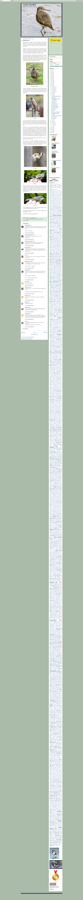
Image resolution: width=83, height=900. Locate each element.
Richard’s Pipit (60, 681)
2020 (52, 77)
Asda (60, 220)
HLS (53, 483)
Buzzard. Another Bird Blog (54, 320)
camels (57, 322)
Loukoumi (56, 571)
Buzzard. (60, 319)
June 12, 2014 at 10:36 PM (29, 259)
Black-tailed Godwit (53, 281)
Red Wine (57, 657)
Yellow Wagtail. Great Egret (55, 840)
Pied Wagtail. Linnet (52, 636)
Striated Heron (56, 755)
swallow (60, 759)
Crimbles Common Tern (55, 368)
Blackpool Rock (55, 289)
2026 (52, 69)
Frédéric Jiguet (52, 425)
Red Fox (54, 655)
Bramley (54, 302)
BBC (60, 234)
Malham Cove (51, 575)
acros (57, 202)
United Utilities (60, 800)
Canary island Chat (57, 323)
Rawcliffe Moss (52, 654)
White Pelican (54, 817)
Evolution (59, 414)
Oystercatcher (53, 620)
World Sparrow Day (56, 837)
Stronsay (60, 755)
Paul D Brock (58, 626)
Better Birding (51, 240)
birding (51, 259)
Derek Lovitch (55, 383)
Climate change (56, 341)
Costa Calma (56, 365)
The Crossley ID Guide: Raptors (57, 782)
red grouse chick (52, 656)
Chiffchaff (57, 339)
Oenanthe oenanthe (54, 613)
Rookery (53, 692)
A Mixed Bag (53, 97)
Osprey (60, 616)
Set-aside (51, 716)
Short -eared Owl (58, 720)
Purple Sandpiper (58, 650)
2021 (52, 76)
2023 (52, 73)
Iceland (57, 494)
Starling (51, 749)
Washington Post (54, 809)
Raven (59, 653)
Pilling (51, 639)
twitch (53, 799)
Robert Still (56, 689)
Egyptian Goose (59, 397)
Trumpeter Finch (52, 795)
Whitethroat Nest (54, 821)
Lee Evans (57, 533)
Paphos (57, 624)
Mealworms (51, 584)
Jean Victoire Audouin (55, 507)
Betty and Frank (59, 241)
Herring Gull (51, 481)
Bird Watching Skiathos (54, 257)
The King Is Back (54, 101)
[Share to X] (25, 220)
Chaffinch (59, 334)
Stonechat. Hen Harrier (53, 754)
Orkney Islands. (59, 615)
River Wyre (54, 688)
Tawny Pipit (58, 765)
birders (60, 258)
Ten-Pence (56, 770)
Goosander (58, 449)
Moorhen (58, 596)
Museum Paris (58, 599)
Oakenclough (58, 611)
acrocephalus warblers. (53, 202)
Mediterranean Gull (53, 585)
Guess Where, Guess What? (56, 96)
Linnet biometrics (55, 551)
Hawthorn (54, 477)
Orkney (55, 615)
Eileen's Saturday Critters (34, 213)
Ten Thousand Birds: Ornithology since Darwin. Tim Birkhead (56, 769)
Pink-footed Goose (56, 642)
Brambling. (51, 302)
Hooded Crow (55, 485)
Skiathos (51, 725)
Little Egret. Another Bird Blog (58, 558)
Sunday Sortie (53, 118)
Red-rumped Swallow (53, 665)
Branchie (58, 302)
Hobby (56, 483)
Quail (50, 651)
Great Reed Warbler (59, 454)
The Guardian (53, 783)
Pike (55, 638)
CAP (53, 325)
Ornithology (51, 616)
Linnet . (51, 551)
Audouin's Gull (58, 221)
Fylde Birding (55, 429)
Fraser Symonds (58, 424)
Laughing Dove (56, 532)
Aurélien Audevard (58, 222)
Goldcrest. (51, 443)
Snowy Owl (59, 735)
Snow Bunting (59, 733)
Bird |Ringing (59, 243)
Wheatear (59, 811)
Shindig (51, 718)
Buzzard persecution (55, 319)
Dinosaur (58, 384)
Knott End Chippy (58, 519)
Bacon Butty (51, 225)
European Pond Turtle (58, 410)
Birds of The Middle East (53, 272)
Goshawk (58, 450)
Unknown (26, 295)
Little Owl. (55, 560)
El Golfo (60, 399)
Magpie (54, 574)
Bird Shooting (51, 255)
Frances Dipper (52, 424)
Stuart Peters (53, 756)
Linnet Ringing (57, 552)
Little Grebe (52, 559)
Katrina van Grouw (53, 514)
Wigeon (53, 823)
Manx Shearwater (57, 576)
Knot (56, 518)
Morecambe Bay (52, 597)
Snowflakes (54, 735)
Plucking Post (60, 643)
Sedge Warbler (52, 715)
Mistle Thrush (58, 594)
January (53, 125)
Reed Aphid (59, 669)
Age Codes (53, 203)
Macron (50, 574)
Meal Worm (55, 583)
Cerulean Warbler (58, 333)
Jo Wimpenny (59, 508)
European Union (52, 412)
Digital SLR (54, 384)
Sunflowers (58, 756)
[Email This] (23, 220)
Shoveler (52, 723)
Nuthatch (51, 611)
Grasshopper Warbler (53, 451)
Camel (54, 322)
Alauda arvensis (56, 204)
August (53, 92)
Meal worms (60, 583)
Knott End (60, 518)
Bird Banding (57, 244)
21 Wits (26, 281)
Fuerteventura (53, 427)
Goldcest (54, 442)
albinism (60, 204)
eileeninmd (27, 247)
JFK (60, 507)
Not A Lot (52, 110)
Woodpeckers (51, 835)
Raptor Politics (59, 652)
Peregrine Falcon (52, 629)
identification (55, 495)
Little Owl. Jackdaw (52, 562)
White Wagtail (56, 818)
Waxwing (51, 810)
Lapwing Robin (59, 530)
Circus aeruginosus (59, 340)
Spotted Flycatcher (53, 746)
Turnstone (51, 798)
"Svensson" (51, 188)
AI (52, 204)
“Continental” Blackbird (53, 185)
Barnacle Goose (52, 233)
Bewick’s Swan (58, 242)
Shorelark (53, 720)
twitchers (60, 799)
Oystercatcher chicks (53, 621)
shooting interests (59, 718)
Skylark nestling (54, 731)
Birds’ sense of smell (58, 273)
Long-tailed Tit (59, 570)
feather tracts (56, 416)
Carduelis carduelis (56, 326)
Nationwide (51, 602)
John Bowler (60, 509)
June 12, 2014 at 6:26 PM (29, 239)
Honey (57, 484)
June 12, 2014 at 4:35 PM (29, 232)
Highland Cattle (56, 482)
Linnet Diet (59, 551)
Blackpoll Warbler (58, 288)
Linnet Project (51, 552)
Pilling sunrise (51, 640)
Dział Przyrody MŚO (28, 234)
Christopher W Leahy (52, 340)
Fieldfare (51, 419)
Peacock (56, 627)
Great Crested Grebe (53, 452)
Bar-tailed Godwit (52, 227)
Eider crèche (56, 399)
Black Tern (51, 278)
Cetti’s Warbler (52, 334)
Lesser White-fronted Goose (58, 540)
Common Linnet (57, 351)
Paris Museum (52, 625)
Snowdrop (56, 734)
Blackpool (51, 289)
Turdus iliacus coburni (57, 797)
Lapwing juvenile (53, 530)
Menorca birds (52, 588)
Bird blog (54, 245)
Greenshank (52, 467)
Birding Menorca (59, 262)
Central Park (52, 333)
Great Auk (59, 451)
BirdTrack (55, 274)
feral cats (54, 417)
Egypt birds (60, 396)
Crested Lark (58, 367)
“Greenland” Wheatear (57, 186)
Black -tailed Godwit (52, 275)
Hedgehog (60, 478)
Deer (60, 381)
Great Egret (60, 452)
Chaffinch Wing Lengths (53, 338)
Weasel (55, 810)
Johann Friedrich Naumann (53, 509)
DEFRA (51, 382)
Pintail (51, 643)
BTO (59, 311)
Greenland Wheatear (59, 465)
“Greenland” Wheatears (53, 187)
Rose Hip (59, 692)
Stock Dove (53, 752)
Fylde (56, 428)
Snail (61, 732)
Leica (61, 533)
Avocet (55, 223)
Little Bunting (52, 557)
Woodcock (51, 834)
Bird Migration (51, 247)
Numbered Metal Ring (57, 610)
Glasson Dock (57, 440)
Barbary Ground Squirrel (58, 227)
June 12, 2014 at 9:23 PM (29, 245)
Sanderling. (58, 704)
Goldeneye (56, 445)
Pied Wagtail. (59, 635)
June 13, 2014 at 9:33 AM (29, 279)
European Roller (52, 411)
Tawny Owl (51, 765)
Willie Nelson (55, 827)
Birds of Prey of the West (57, 271)
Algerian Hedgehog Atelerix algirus (55, 205)
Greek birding (51, 463)
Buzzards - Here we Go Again (56, 115)
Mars (55, 577)
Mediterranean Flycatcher (58, 584)
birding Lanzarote (53, 262)
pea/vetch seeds (52, 627)
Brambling (51, 301)
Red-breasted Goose (54, 659)
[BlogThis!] (24, 220)
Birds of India (55, 270)
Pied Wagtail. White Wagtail (57, 637)
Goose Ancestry (52, 450)
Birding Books (53, 260)
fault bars (51, 416)
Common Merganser (55, 356)
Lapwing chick (59, 529)
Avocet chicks (60, 223)
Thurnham (60, 787)
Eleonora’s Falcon (52, 401)
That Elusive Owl (54, 105)
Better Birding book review (58, 240)
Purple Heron (56, 649)
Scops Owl (58, 710)
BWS (59, 320)
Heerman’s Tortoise (53, 479)
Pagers (60, 623)
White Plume (59, 817)
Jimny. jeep (54, 508)
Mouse (61, 598)
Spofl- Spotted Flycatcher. (58, 744)
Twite (55, 800)
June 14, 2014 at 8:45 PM (29, 311)
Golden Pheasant (53, 444)
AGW (50, 204)
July (52, 93)
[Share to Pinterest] (27, 220)
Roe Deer (55, 691)
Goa (51, 442)
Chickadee (52, 339)
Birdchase (59, 257)
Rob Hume (58, 688)
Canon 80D (56, 324)
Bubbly (59, 315)
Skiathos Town (55, 729)
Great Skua (53, 455)
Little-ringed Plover (52, 565)
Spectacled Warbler (59, 743)
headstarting (52, 478)
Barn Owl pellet (57, 230)
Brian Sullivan (60, 303)
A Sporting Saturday (54, 107)
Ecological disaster (58, 393)
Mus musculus (53, 599)
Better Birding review (53, 241)
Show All (61, 175)
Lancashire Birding (59, 521)
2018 (52, 80)
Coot (50, 364)
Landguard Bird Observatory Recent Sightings (55, 152)
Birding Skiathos (59, 263)
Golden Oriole (60, 443)
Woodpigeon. (51, 836)
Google (54, 449)
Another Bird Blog (29, 5)
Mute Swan (51, 600)
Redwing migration (53, 669)
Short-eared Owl (59, 721)
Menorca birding (57, 587)
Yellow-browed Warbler (57, 841)
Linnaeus (52, 550)
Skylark (51, 730)
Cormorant (55, 364)
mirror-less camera (52, 594)
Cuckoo (58, 371)
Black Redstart (52, 277)
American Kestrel (52, 207)
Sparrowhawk (52, 742)
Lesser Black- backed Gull (54, 534)
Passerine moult (52, 626)
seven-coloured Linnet (56, 716)
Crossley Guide (53, 369)
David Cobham (51, 380)
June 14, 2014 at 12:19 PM (29, 293)
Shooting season (53, 719)
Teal (50, 766)
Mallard (55, 575)
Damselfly (54, 378)
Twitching (52, 800)
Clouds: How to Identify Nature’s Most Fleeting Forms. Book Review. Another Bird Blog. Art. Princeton (56, 343)
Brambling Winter (58, 301)
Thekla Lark (60, 786)
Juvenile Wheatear (59, 513)
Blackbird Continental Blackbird (54, 286)
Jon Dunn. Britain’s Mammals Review (54, 511)
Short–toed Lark (59, 722)
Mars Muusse (59, 577)
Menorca (54, 586)
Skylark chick (56, 730)
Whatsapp (54, 811)
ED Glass (53, 394)
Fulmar (54, 428)
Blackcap (52, 287)
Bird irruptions (59, 246)
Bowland (59, 300)
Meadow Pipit (53, 582)
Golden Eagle (55, 443)
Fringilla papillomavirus (59, 426)
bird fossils (54, 246)
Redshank (58, 666)
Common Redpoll (55, 358)
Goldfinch (52, 447)
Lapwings (51, 531)
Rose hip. (51, 693)
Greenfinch (52, 465)
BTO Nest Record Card (53, 312)
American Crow (60, 206)
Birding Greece (52, 261)
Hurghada (53, 494)
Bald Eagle (59, 225)
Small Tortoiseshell (56, 732)
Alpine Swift (54, 206)
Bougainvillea (54, 300)
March (53, 122)
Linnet (56, 550)
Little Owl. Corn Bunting (58, 561)
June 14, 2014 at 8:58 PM (29, 319)
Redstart (55, 668)
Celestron (60, 332)
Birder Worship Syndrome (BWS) (54, 258)
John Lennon (59, 510)
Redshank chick (52, 667)
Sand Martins (58, 703)
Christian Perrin (28, 261)
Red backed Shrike (58, 654)
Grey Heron (55, 468)
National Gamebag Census (56, 601)
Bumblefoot (60, 316)
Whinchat (58, 815)
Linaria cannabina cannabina (58, 549)
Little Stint (55, 564)
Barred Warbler (58, 233)
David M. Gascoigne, (28, 241)
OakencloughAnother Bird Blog (54, 612)
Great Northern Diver (52, 454)
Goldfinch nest (55, 448)
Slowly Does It (26, 40)
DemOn (58, 382)
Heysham (51, 482)
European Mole (59, 409)
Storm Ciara (59, 754)
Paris (59, 624)
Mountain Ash (51, 598)
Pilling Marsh (54, 639)
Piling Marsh (59, 638)
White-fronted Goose (59, 819)
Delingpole (54, 382)
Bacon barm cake (53, 224)
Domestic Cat (56, 385)
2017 (52, 81)
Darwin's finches (58, 379)
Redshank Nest (58, 667)
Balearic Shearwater (52, 226)
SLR (52, 732)
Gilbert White (60, 439)
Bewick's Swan (52, 242)
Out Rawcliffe (53, 617)
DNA (61, 384)
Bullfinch (55, 316)
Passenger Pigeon (58, 625)
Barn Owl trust (56, 231)
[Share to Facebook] (26, 220)
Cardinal (57, 325)
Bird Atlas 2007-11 (52, 244)
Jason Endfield (54, 506)
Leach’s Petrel (53, 533)
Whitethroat (59, 820)
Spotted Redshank (58, 747)
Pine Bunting (56, 640)
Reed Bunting (53, 670)
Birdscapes (51, 274)
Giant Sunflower (55, 439)
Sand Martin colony (53, 701)
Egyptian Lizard (53, 398)
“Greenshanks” (59, 187)
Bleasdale (59, 289)
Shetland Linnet (58, 717)
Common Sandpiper (58, 359)
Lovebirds (60, 571)
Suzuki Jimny (51, 759)
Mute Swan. (56, 600)
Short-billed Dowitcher (52, 721)
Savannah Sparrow (56, 706)
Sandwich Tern (52, 705)
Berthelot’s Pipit (52, 239)
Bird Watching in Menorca (58, 256)
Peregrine (57, 628)
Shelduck (52, 717)
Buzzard (60, 317)
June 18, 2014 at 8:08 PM (29, 326)
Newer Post (23, 332)
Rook (50, 692)
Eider (52, 399)
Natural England (56, 602)
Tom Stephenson (59, 788)
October (53, 89)
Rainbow (57, 651)
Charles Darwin (60, 338)
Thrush (57, 787)
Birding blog (60, 259)
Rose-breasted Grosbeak (57, 693)
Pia (25, 321)
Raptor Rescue (52, 653)
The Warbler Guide (59, 785)
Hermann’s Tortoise (58, 480)
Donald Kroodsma (55, 386)
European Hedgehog (52, 409)
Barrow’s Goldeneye (52, 234)
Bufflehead (51, 316)
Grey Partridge (59, 469)
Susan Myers (51, 758)
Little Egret (58, 557)
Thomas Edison (53, 787)
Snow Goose (51, 734)
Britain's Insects (56, 305)
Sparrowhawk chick (59, 742)
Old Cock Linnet (58, 614)
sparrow (58, 741)
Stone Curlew (59, 752)
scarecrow (55, 707)
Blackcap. (54, 288)
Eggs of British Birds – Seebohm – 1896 (55, 395)
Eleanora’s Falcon (52, 400)
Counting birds (55, 366)
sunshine (26, 313)
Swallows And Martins (55, 106)
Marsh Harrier (52, 578)
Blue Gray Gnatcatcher (56, 290)
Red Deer (51, 655)
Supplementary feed (52, 757)
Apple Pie (56, 220)
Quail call (53, 651)
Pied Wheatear (52, 638)
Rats (55, 653)
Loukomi (52, 571)
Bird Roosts (59, 254)
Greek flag (56, 463)
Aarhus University (52, 201)
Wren (61, 837)
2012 (52, 128)
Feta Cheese (59, 417)
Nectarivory (53, 603)
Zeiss (50, 846)
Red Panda (53, 657)
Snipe (54, 733)
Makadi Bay (58, 574)
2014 (52, 85)
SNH (51, 733)
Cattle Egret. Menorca (54, 332)
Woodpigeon (57, 835)
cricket (50, 368)
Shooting (54, 718)
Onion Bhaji (51, 615)
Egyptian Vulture (59, 398)
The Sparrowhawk (58, 784)
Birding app (55, 259)
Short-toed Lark (53, 722)
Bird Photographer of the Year (56, 248)
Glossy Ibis (55, 441)
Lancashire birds (54, 522)
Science (59, 708)
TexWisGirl (27, 225)
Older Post (45, 332)
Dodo (51, 385)
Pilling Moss (59, 639)
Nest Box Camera (58, 603)
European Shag (58, 411)
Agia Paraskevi (59, 203)
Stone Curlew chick (52, 753)
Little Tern (59, 564)
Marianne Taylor (52, 577)
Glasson (52, 440)
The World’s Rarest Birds (53, 786)
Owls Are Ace (53, 102)
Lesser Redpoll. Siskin (56, 538)
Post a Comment (25, 328)
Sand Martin (52, 700)
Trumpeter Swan (59, 795)
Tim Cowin (51, 788)
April (52, 121)
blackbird (58, 285)
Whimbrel (58, 814)
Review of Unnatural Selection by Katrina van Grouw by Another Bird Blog (56, 678)
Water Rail (59, 809)
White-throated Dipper (53, 820)
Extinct (56, 415)
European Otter (52, 410)
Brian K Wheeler (55, 303)
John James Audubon (53, 510)
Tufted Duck (53, 796)
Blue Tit (57, 291)
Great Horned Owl (58, 453)
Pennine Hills (52, 628)
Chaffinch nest (60, 337)
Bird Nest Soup (57, 247)
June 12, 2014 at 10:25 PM (29, 253)
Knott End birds (53, 519)
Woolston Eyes (56, 836)
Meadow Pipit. (51, 583)
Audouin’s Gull (52, 222)
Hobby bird (60, 483)
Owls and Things (57, 618)
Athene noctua (52, 221)
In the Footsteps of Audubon (58, 498)
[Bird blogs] (56, 882)
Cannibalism (51, 324)
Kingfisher (51, 518)
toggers (55, 788)
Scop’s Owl (56, 709)
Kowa (53, 521)
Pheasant (58, 629)
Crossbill (60, 368)
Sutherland (56, 758)
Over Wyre (57, 617)
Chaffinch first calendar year (53, 337)
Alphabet (51, 206)
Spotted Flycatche (57, 745)
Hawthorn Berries (59, 477)
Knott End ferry (52, 520)
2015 (52, 84)
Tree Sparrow (55, 791)
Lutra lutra (59, 573)
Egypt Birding (55, 396)
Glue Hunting (60, 441)
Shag (61, 716)
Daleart (50, 378)
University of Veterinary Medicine (55, 801)
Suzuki (60, 758)
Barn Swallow (57, 232)
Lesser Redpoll (58, 537)
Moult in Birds (58, 597)
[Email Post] (35, 217)
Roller (59, 691)
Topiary (51, 789)
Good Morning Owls (54, 103)
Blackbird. (60, 286)
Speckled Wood (53, 743)
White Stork (51, 818)
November (53, 88)
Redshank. (51, 668)
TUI (57, 796)
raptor (60, 651)
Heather (56, 478)
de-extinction (56, 380)
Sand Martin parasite (56, 702)
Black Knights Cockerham (57, 276)
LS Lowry (54, 573)
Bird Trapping (57, 255)
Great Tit (56, 456)
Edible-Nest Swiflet (58, 394)
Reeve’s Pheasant (53, 673)
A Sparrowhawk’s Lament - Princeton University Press (56, 198)
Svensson (56, 759)
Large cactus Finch (56, 531)
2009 (52, 132)
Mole (54, 595)
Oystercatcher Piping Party (53, 623)
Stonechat (58, 753)
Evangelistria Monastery (56, 413)
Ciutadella (51, 341)
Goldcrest (58, 442)
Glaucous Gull (51, 441)
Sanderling (51, 704)
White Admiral (57, 816)
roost (56, 692)
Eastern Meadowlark (52, 393)
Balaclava (55, 225)
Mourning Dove (57, 598)
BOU (50, 300)
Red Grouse (59, 655)
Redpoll (53, 666)
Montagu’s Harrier (52, 596)
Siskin (58, 724)
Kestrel (54, 516)
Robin (61, 689)
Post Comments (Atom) (30, 337)
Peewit (60, 627)
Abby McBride (58, 201)
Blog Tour (51, 290)
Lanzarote (60, 525)
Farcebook (59, 415)
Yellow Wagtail (59, 839)
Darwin (54, 379)
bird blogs (58, 245)
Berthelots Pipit (59, 239)
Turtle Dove (58, 798)
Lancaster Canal (58, 524)
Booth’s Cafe (54, 299)
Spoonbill (52, 745)
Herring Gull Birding (58, 481)
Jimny (50, 508)
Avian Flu (51, 223)
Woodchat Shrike (57, 833)
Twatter (50, 799)
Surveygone (58, 757)
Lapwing (52, 529)
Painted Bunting (52, 624)
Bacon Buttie (59, 224)
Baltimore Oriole (58, 226)
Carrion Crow (55, 327)
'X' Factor (51, 184)
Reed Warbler (59, 672)
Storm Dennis (51, 755)
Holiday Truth (53, 484)
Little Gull (57, 559)
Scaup (55, 708)
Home (34, 332)
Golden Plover (59, 444)
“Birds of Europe (57, 184)
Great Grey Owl (53, 453)
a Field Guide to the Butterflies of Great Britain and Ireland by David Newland (56, 195)
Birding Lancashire (58, 261)
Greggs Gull (57, 467)
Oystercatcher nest (57, 622)
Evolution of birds (52, 415)
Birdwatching (59, 274)
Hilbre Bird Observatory (56, 167)
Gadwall (57, 431)
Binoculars (54, 243)
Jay (58, 506)
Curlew (54, 372)
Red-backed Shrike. (59, 658)
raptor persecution (52, 652)
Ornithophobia (56, 616)
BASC (57, 234)
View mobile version (34, 334)
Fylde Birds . (55, 430)
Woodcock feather (57, 834)
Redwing (60, 668)
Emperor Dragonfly (58, 401)
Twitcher (56, 799)
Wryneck (52, 838)
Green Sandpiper (57, 464)
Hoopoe (55, 486)
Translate (57, 64)
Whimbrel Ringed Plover (53, 815)
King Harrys (59, 517)
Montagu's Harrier (58, 595)
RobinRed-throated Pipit (55, 690)
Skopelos (59, 729)
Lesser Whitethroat (54, 541)
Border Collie (59, 299)
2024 (52, 72)
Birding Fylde (58, 260)
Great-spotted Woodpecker (55, 458)
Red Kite (57, 656)
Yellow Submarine (52, 839)
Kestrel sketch (54, 517)
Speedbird (52, 744)
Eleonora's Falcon (58, 400)
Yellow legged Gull (58, 838)
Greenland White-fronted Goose (55, 466)
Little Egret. (51, 558)
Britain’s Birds (53, 304)
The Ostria (57, 783)
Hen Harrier (59, 479)
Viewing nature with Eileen (56, 160)
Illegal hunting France (53, 497)
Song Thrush (59, 736)
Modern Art (51, 595)
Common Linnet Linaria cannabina (56, 352)
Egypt (50, 396)
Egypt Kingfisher (53, 397)
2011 (52, 129)
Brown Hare (57, 309)
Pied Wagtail (52, 635)
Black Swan (58, 277)
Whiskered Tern (52, 816)
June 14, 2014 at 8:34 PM (29, 305)
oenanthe (60, 612)
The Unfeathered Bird (53, 785)
